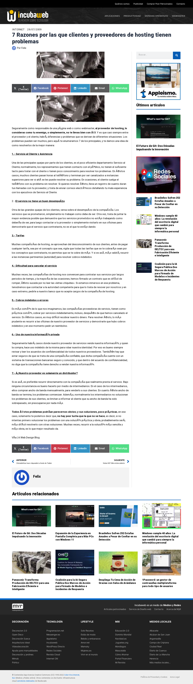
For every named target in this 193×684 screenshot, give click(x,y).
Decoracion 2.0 (19, 630)
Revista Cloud (53, 654)
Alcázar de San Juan (160, 634)
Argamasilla (155, 638)
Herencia (154, 658)
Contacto (180, 4)
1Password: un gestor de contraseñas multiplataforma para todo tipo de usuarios (159, 583)
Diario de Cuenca (158, 650)
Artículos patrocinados (115, 609)
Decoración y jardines (22, 654)
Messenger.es (53, 634)
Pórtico (15, 662)
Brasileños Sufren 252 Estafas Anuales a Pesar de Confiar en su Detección (167, 202)
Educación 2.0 (122, 630)
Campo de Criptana (159, 642)
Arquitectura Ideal (21, 642)
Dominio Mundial (123, 634)
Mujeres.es (86, 650)
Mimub (15, 658)
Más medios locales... (160, 662)
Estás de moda (88, 634)
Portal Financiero (123, 658)
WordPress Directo (55, 646)
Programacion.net (55, 630)
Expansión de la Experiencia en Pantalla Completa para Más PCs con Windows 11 (74, 536)
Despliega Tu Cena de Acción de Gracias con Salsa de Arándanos (117, 581)
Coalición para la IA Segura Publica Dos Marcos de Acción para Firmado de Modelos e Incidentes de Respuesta (167, 272)
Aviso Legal (175, 677)
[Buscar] (176, 55)
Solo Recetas (87, 630)
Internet (18, 29)
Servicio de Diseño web (140, 609)
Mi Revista (120, 662)
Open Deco (17, 634)
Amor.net (85, 642)
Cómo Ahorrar (122, 654)
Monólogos (120, 646)
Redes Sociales (53, 650)
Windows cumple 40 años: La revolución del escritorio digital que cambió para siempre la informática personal (167, 223)
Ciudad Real (155, 646)
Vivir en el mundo (89, 654)
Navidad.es (121, 638)
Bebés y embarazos (90, 638)
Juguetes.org (121, 642)
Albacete (154, 630)
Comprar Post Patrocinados (159, 4)
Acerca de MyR (173, 609)
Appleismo (51, 638)
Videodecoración (20, 646)
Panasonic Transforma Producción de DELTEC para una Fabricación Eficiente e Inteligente (167, 247)
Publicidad (138, 4)
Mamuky (85, 646)
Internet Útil (52, 658)
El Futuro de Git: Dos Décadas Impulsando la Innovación (29, 535)
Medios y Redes (172, 605)
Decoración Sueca (21, 638)
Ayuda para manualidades (25, 650)
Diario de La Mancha (160, 654)
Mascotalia (120, 650)
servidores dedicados (26, 681)
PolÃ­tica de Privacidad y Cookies (154, 677)
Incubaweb (51, 642)
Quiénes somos (122, 4)
